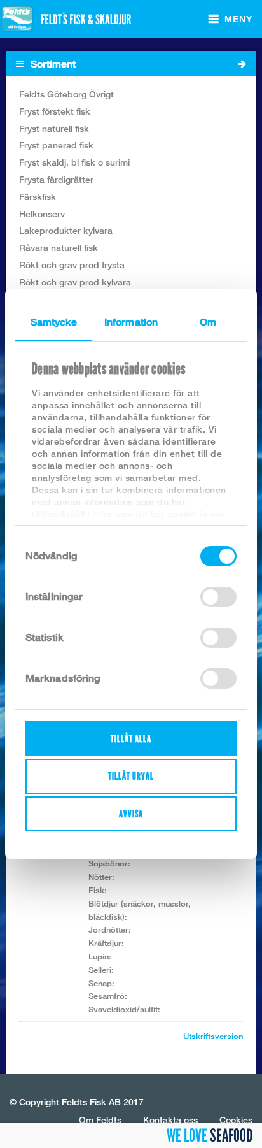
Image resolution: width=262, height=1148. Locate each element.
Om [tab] (208, 322)
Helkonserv (42, 213)
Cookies (235, 1119)
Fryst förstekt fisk (54, 111)
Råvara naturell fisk (58, 247)
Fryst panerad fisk (56, 145)
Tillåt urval (131, 776)
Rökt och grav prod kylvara (75, 281)
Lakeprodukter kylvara (66, 230)
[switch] (218, 597)
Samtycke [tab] (54, 322)
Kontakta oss (170, 1119)
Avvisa (131, 814)
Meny (238, 19)
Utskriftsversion (213, 1036)
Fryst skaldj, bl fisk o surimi (74, 162)
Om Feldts (100, 1119)
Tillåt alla (131, 739)
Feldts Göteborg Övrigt (66, 94)
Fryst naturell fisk (54, 128)
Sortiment (52, 64)
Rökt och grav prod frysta (72, 264)
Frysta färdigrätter (56, 179)
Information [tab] (131, 322)
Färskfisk (37, 196)
